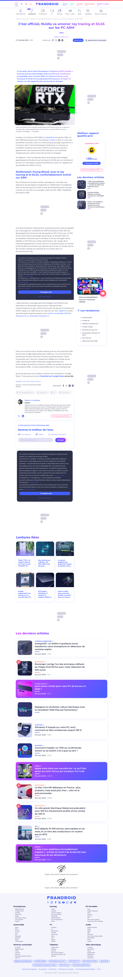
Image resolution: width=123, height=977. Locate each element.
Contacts (52, 969)
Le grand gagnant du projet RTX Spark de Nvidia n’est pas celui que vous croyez (64, 563)
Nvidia (32, 19)
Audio (88, 925)
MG (16, 934)
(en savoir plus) (28, 276)
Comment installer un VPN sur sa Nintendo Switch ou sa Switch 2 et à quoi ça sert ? (58, 749)
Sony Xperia (19, 919)
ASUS (53, 909)
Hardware (43, 392)
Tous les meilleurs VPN (91, 170)
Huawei (17, 912)
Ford (16, 932)
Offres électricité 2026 (90, 341)
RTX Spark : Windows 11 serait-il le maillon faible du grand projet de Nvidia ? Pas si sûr (45, 594)
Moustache (91, 952)
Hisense (53, 927)
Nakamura (90, 954)
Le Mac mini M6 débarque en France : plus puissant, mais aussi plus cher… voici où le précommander (57, 790)
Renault (17, 938)
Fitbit (17, 951)
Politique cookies (24, 288)
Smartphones (19, 906)
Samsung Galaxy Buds (94, 936)
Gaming (53, 906)
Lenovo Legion (56, 912)
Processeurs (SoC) (69, 392)
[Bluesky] (75, 902)
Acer (88, 909)
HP (88, 918)
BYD (16, 929)
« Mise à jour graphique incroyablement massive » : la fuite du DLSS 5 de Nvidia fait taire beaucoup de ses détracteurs (96, 185)
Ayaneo (53, 911)
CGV (99, 969)
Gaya (89, 951)
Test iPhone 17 (74, 961)
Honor (89, 916)
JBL (88, 932)
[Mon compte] (31, 4)
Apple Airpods (92, 927)
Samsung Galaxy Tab (58, 954)
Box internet (86, 338)
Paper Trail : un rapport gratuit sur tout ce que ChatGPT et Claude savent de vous (24, 563)
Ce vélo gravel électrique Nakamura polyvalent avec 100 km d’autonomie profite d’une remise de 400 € (60, 811)
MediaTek (50, 137)
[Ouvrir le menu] (16, 4)
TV (51, 925)
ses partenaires (23, 282)
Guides (80, 4)
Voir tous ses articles (60, 416)
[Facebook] (55, 902)
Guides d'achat (41, 684)
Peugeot (18, 936)
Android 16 (104, 961)
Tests (72, 4)
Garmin (17, 952)
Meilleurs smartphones (90, 324)
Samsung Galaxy (20, 918)
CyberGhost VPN (91, 143)
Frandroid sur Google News (52, 376)
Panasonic (54, 931)
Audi (16, 927)
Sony (53, 936)
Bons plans (90, 4)
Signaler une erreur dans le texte (28, 381)
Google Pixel (19, 911)
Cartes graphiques (26, 392)
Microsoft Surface (93, 919)
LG (52, 929)
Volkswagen (19, 941)
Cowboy (90, 947)
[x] (19, 416)
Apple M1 (63, 311)
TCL (52, 938)
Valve (53, 921)
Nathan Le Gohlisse (32, 400)
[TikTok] (71, 902)
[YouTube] (63, 902)
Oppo (17, 916)
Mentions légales (29, 969)
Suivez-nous (78, 40)
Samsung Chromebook (95, 921)
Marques (26, 19)
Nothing (90, 934)
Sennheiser (91, 938)
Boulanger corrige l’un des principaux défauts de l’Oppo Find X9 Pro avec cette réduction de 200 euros (60, 667)
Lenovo (89, 914)
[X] (47, 902)
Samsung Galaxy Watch (23, 956)
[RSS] (59, 902)
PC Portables (91, 906)
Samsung (54, 934)
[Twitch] (67, 902)
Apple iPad (54, 947)
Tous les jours (25, 434)
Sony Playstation (57, 919)
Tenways (90, 956)
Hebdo (41, 434)
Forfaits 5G (86, 320)
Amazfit (17, 947)
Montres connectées (22, 945)
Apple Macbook (92, 911)
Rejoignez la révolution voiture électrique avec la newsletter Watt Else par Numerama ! (60, 708)
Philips (53, 932)
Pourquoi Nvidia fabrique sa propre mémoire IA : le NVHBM (95, 194)
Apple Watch (19, 949)
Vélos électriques (93, 945)
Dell (88, 912)
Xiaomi (17, 921)
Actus (65, 4)
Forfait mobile (103, 4)
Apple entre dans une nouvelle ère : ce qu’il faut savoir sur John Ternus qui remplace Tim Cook (60, 770)
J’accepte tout (46, 292)
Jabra (89, 931)
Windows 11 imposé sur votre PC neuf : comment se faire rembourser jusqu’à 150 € (58, 728)
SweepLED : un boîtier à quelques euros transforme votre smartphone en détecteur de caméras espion (60, 646)
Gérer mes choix (45, 296)
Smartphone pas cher (89, 330)
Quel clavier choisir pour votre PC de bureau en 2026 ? (60, 687)
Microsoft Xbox (56, 914)
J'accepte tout (46, 493)
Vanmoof (90, 958)
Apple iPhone (19, 909)
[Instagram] (51, 902)
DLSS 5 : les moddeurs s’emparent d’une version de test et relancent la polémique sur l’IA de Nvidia (95, 205)
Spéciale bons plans (58, 434)
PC (54, 392)
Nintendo (54, 916)
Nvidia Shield (55, 918)
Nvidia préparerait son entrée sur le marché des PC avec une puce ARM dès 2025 (24, 594)
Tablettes (54, 945)
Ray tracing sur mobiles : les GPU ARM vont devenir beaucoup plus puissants (44, 563)
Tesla (16, 939)
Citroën (17, 931)
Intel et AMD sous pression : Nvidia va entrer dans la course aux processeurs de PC (64, 594)
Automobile (18, 925)
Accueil (18, 19)
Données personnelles (85, 969)
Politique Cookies (66, 969)
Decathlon (90, 949)
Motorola (18, 914)
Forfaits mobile (87, 327)
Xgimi (53, 939)
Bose (89, 929)
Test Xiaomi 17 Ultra (90, 961)
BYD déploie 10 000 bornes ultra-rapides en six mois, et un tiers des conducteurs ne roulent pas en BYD (60, 831)
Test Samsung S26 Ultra (81, 965)
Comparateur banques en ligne (45, 965)
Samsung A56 (87, 317)
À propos (43, 969)
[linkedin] (23, 416)
